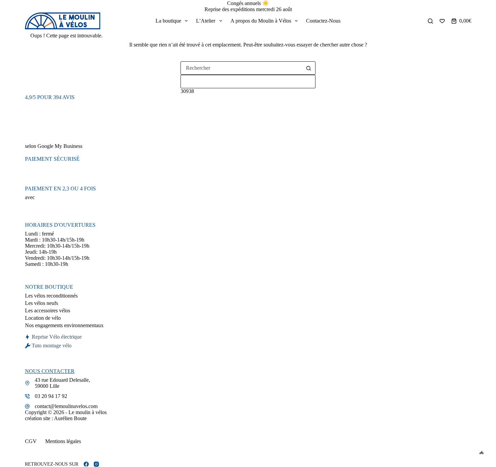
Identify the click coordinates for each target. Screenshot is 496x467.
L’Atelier (205, 21)
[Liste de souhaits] (442, 21)
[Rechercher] (430, 21)
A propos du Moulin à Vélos (260, 21)
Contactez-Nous (323, 21)
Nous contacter (50, 371)
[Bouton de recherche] (308, 68)
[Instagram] (96, 464)
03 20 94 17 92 (51, 396)
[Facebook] (86, 464)
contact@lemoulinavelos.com (66, 406)
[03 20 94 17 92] (27, 396)
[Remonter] (481, 452)
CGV (31, 441)
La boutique (168, 21)
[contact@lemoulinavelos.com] (27, 406)
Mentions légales (63, 441)
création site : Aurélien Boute (56, 418)
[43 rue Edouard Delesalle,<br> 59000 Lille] (27, 383)
